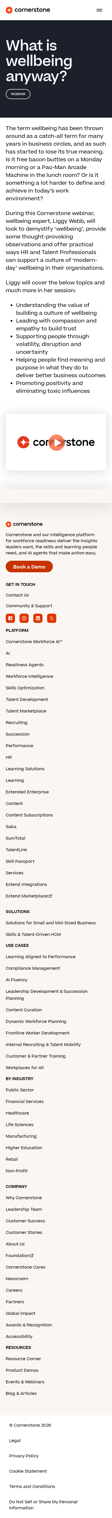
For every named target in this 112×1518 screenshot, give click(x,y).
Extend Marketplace (27, 896)
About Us (15, 1244)
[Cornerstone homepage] (56, 524)
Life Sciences (20, 1125)
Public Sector (20, 1090)
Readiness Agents (25, 665)
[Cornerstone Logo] (28, 10)
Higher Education (24, 1148)
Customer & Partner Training (36, 1056)
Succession (18, 734)
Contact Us (17, 595)
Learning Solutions (25, 769)
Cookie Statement (28, 1471)
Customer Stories (24, 1233)
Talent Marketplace (26, 711)
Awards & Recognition (29, 1325)
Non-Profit (17, 1171)
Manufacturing (21, 1136)
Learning (15, 780)
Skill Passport (20, 861)
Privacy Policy (23, 1456)
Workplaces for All (25, 1068)
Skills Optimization (25, 688)
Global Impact (20, 1313)
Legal (15, 1441)
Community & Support (29, 606)
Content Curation (24, 1010)
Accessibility (19, 1337)
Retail (12, 1159)
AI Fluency (16, 980)
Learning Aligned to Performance (41, 957)
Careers (14, 1290)
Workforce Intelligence (29, 676)
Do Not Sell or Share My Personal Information (43, 1505)
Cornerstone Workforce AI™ (34, 642)
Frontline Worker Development (37, 1033)
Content (14, 804)
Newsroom (17, 1279)
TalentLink (16, 850)
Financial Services (25, 1102)
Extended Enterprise (27, 792)
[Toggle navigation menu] (97, 10)
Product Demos (22, 1370)
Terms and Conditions (32, 1487)
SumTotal (15, 838)
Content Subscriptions (29, 815)
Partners (15, 1302)
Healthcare (17, 1113)
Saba (11, 827)
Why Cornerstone (24, 1198)
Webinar (18, 94)
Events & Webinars (25, 1382)
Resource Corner (23, 1359)
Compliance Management (33, 968)
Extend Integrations (26, 885)
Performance (19, 746)
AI (8, 653)
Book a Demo (29, 567)
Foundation (18, 1256)
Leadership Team (24, 1209)
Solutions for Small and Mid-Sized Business (51, 923)
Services (15, 873)
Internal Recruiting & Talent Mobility (43, 1045)
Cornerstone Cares (25, 1267)
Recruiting (17, 723)
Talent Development (27, 700)
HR (9, 757)
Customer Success (25, 1221)
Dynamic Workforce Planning (36, 1022)
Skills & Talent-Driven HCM (33, 935)
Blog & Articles (21, 1394)
